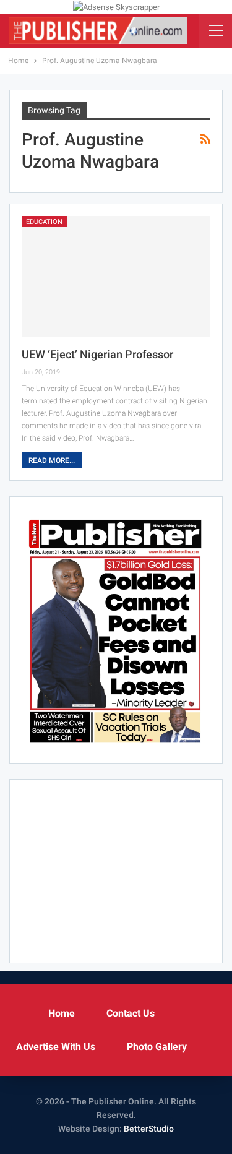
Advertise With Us (55, 1047)
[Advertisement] (116, 868)
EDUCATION (44, 222)
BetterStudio (149, 1129)
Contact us (130, 1013)
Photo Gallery (157, 1047)
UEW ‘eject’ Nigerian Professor (97, 354)
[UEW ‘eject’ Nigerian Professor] (116, 276)
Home (61, 1013)
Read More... (51, 460)
